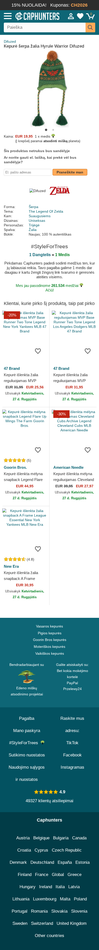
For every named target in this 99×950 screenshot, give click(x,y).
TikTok (72, 742)
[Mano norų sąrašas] (80, 16)
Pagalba (26, 718)
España (65, 862)
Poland (80, 899)
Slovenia (79, 911)
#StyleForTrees (25, 742)
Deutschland (42, 862)
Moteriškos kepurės (49, 647)
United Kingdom (72, 923)
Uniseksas (37, 220)
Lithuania (20, 899)
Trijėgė (34, 225)
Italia (60, 886)
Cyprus (41, 850)
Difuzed (10, 41)
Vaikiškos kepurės (49, 653)
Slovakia (59, 911)
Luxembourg (44, 899)
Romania (39, 911)
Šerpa (33, 207)
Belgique (41, 838)
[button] (46, 130)
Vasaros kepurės (49, 626)
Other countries (49, 935)
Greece (74, 874)
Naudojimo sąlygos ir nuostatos (27, 773)
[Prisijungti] (71, 16)
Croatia (24, 850)
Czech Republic (67, 850)
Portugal (19, 911)
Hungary (28, 886)
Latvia (74, 886)
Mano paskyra (26, 730)
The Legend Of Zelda (46, 211)
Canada (79, 838)
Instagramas (72, 767)
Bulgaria (61, 838)
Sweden (19, 923)
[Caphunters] (29, 15)
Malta (65, 899)
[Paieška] (90, 27)
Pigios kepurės (49, 633)
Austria (23, 838)
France (41, 874)
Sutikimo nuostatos (27, 755)
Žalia (33, 230)
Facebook (72, 755)
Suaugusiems (40, 216)
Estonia (82, 862)
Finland (24, 874)
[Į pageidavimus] (37, 350)
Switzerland (42, 923)
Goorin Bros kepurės (49, 640)
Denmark (18, 862)
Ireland (45, 886)
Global (58, 874)
